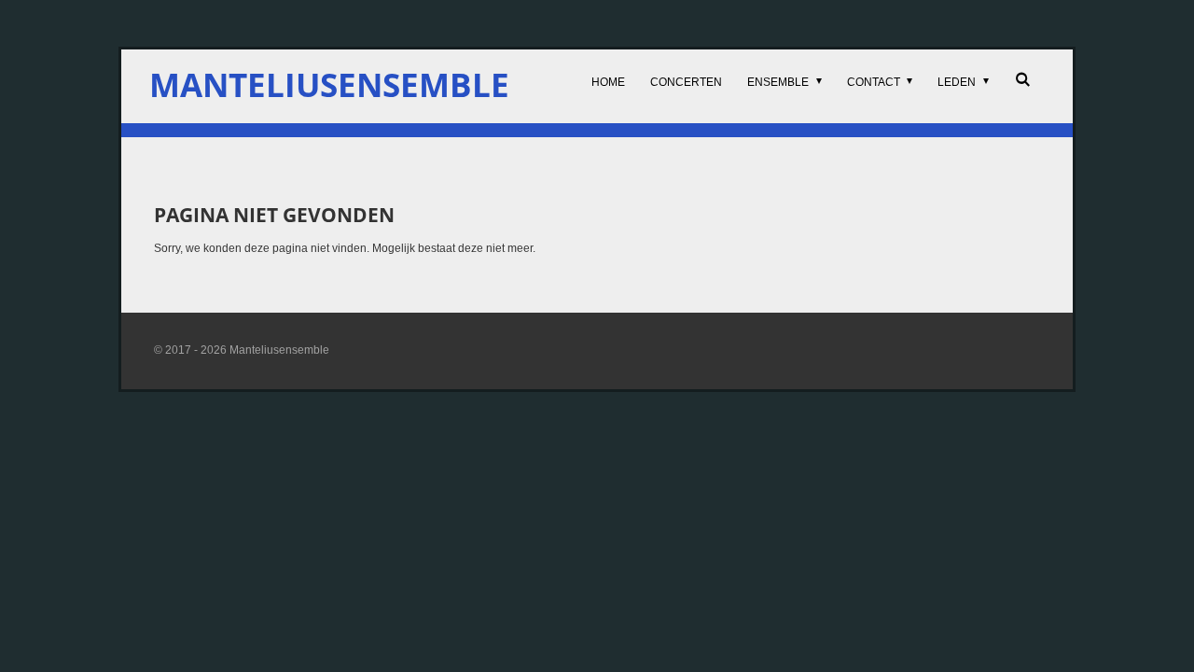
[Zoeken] (1022, 79)
